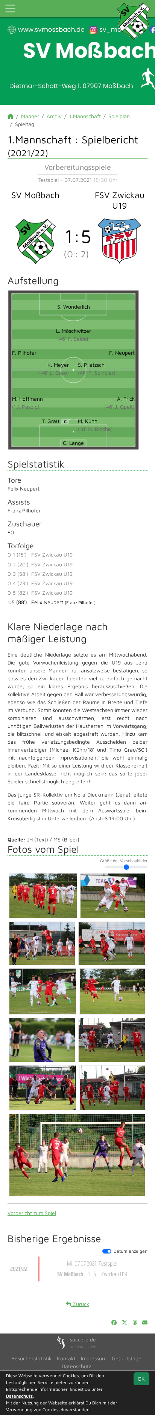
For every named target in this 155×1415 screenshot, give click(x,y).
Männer (30, 116)
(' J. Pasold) (26, 406)
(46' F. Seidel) (73, 338)
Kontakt (66, 1358)
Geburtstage (126, 1358)
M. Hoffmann (27, 398)
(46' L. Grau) (54, 372)
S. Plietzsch (91, 364)
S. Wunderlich (73, 306)
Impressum (93, 1358)
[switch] (106, 1251)
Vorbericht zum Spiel (32, 1213)
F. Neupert (122, 352)
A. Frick (126, 398)
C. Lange (73, 443)
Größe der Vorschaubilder (123, 860)
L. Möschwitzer (73, 331)
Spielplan (119, 116)
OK (141, 1378)
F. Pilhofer (24, 352)
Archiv (54, 116)
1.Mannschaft (85, 116)
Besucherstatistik (31, 1358)
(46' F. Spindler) (96, 372)
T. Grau (54, 421)
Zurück (80, 1304)
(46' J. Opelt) (119, 406)
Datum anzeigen (130, 1251)
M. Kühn (87, 421)
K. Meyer (58, 364)
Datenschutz (76, 1366)
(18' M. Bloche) (95, 429)
